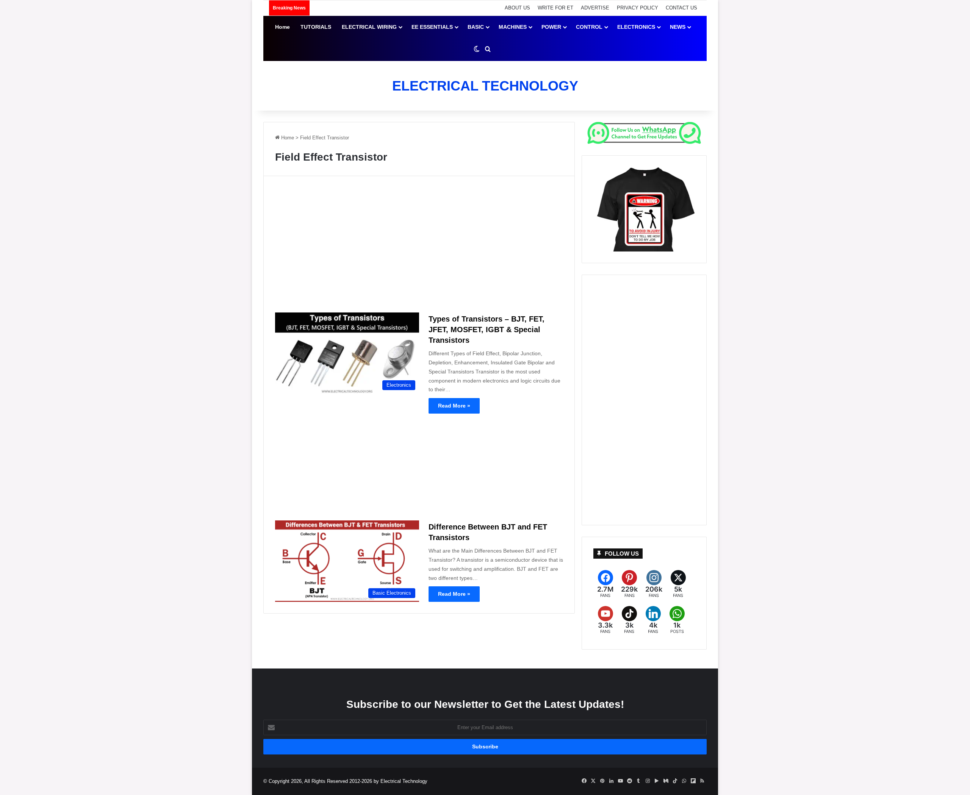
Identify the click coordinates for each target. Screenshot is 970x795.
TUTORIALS (315, 27)
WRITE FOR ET (555, 8)
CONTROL (589, 27)
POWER (551, 27)
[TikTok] (629, 620)
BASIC (476, 27)
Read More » (454, 406)
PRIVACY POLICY (637, 8)
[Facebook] (605, 584)
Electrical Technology (403, 781)
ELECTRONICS (636, 27)
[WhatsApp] (677, 620)
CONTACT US (681, 8)
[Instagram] (653, 584)
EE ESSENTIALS (432, 27)
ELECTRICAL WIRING (369, 27)
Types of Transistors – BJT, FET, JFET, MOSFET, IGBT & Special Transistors (486, 329)
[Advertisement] (419, 247)
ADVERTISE (595, 8)
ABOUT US (517, 8)
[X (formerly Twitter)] (678, 584)
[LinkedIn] (653, 620)
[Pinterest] (629, 584)
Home (282, 27)
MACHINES (513, 27)
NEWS (677, 27)
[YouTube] (605, 620)
